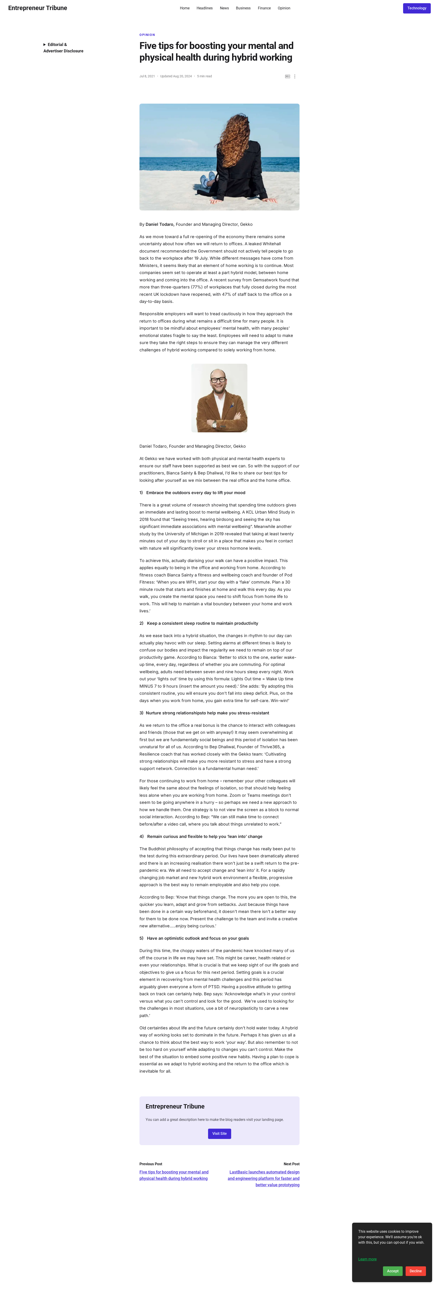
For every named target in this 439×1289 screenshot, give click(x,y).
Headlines (205, 8)
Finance (264, 8)
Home (185, 8)
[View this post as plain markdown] (287, 76)
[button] (295, 76)
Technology (416, 8)
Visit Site (219, 1133)
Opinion (284, 8)
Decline (416, 1271)
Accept (393, 1271)
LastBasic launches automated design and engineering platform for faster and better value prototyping (264, 1178)
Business (243, 8)
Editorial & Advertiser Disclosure (63, 47)
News (224, 8)
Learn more (367, 1259)
